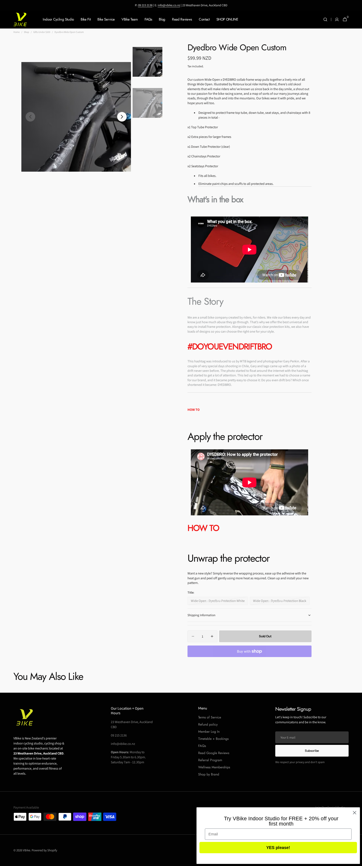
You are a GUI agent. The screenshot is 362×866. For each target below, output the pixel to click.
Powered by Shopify (44, 850)
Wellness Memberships (214, 767)
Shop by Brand (208, 774)
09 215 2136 (145, 5)
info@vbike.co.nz (169, 5)
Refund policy (208, 724)
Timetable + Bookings (213, 738)
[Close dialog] (354, 812)
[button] (325, 19)
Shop (26, 32)
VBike (26, 850)
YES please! (278, 847)
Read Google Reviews (213, 753)
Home (16, 32)
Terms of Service (209, 717)
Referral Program (210, 760)
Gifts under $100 (41, 32)
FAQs (202, 745)
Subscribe (312, 751)
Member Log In (209, 731)
